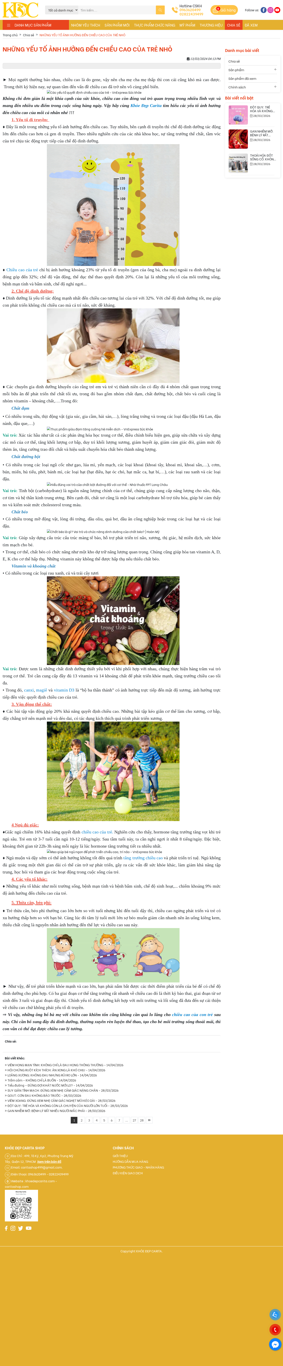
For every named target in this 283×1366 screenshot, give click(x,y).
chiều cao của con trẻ (192, 1014)
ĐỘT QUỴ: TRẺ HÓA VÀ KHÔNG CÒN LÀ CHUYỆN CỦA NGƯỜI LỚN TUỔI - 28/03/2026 (67, 1105)
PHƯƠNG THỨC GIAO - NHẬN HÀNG (138, 1167)
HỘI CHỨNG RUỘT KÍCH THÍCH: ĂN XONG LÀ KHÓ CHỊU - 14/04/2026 (56, 1070)
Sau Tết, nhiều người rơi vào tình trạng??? (263, 144)
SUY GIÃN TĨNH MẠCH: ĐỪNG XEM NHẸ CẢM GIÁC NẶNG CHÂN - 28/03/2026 (63, 1090)
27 (134, 1120)
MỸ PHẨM (187, 24)
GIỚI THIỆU (120, 1155)
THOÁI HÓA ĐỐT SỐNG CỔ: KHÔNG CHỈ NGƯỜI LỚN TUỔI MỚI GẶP (263, 122)
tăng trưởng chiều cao (143, 857)
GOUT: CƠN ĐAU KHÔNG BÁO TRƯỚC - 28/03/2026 (44, 1095)
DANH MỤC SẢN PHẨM (30, 24)
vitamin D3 (64, 690)
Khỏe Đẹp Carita (146, 105)
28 (142, 1120)
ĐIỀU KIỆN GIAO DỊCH (128, 1173)
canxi (29, 690)
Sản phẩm (236, 69)
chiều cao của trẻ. (97, 831)
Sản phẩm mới (117, 24)
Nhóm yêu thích (85, 24)
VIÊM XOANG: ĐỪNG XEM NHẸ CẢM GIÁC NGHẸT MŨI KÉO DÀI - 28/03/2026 (61, 1100)
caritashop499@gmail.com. (42, 1167)
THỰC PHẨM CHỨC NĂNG (154, 24)
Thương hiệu (211, 24)
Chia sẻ (233, 24)
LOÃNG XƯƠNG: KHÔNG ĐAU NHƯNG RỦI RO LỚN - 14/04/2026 (52, 1075)
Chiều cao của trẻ (22, 269)
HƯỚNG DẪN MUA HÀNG (130, 1161)
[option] (252, 125)
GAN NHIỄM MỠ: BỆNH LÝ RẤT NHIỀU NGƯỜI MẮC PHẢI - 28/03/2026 (56, 1110)
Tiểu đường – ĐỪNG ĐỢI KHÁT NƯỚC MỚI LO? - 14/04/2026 (50, 1085)
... (126, 1120)
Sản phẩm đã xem (242, 78)
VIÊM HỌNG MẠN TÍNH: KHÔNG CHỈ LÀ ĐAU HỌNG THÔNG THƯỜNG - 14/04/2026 (65, 1064)
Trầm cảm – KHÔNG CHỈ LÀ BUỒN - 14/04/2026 (41, 1080)
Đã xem (251, 24)
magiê (41, 690)
